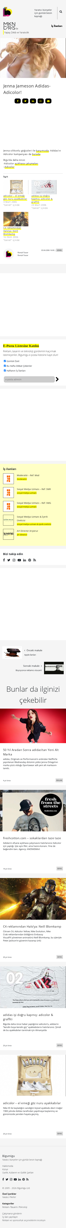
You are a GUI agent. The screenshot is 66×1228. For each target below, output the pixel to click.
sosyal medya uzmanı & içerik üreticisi (34, 524)
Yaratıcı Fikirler (9, 1197)
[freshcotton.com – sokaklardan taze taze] (33, 810)
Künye (5, 1169)
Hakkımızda (7, 1165)
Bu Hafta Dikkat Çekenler (19, 365)
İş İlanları (56, 25)
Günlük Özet (13, 361)
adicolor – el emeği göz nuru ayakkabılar (15, 197)
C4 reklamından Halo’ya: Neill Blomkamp (12, 230)
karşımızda (42, 150)
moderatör (22, 479)
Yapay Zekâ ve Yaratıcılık (16, 32)
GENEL (59, 250)
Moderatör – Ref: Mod (28, 475)
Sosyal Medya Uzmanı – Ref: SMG (34, 502)
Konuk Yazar (23, 252)
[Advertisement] (26, 127)
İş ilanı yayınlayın (10, 1216)
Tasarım (14, 1207)
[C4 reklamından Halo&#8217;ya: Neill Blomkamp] (16, 219)
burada (36, 154)
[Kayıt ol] (57, 379)
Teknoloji (23, 1207)
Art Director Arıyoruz (27, 530)
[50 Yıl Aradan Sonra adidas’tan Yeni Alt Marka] (33, 725)
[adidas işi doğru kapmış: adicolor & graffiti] (33, 987)
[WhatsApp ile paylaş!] (41, 101)
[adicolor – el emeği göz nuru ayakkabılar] (33, 1075)
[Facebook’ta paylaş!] (18, 101)
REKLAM (59, 780)
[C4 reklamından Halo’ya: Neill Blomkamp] (33, 898)
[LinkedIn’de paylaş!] (33, 101)
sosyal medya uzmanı (27, 492)
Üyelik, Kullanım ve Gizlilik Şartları (17, 1172)
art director (22, 534)
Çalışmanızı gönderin (12, 1213)
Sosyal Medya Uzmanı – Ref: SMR (34, 489)
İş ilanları (9, 469)
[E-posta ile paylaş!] (48, 101)
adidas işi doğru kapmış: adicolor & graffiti (42, 198)
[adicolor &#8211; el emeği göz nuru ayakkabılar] (16, 187)
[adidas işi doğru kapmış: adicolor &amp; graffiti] (44, 187)
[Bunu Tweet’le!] (25, 101)
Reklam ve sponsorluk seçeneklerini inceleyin (23, 1220)
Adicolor (9, 166)
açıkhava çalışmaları (26, 163)
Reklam (5, 1207)
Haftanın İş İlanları (16, 370)
